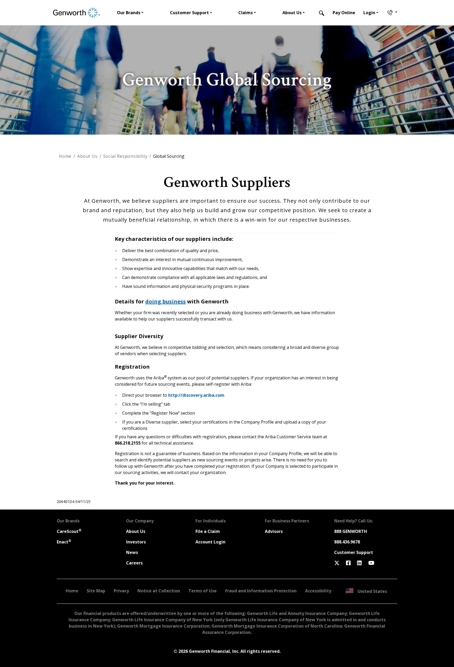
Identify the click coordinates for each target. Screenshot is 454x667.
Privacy (121, 591)
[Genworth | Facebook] (348, 563)
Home (65, 156)
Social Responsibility (125, 156)
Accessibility (318, 591)
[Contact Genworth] (391, 12)
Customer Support (353, 552)
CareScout (69, 531)
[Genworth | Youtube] (371, 563)
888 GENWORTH (350, 531)
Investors (136, 542)
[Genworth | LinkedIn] (359, 563)
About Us (87, 156)
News (132, 552)
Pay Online (344, 13)
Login (369, 13)
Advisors (274, 531)
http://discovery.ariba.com (196, 395)
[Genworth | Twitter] (336, 563)
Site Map (96, 591)
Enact (64, 542)
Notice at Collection (158, 591)
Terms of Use (202, 591)
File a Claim (207, 531)
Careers (134, 563)
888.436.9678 (347, 542)
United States (372, 591)
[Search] (321, 12)
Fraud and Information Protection (261, 591)
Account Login (210, 542)
